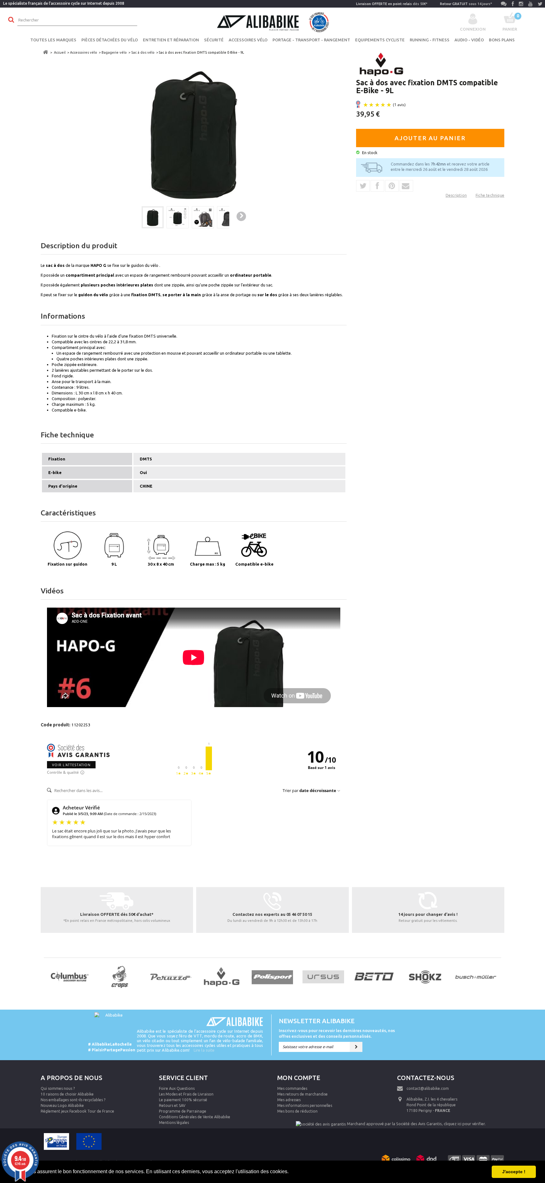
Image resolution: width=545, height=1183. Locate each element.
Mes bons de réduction (297, 1111)
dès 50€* (391, 4)
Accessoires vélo (248, 40)
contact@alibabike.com (428, 1088)
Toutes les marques (53, 40)
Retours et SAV (172, 1105)
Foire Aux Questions (177, 1088)
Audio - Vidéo (469, 40)
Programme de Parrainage (182, 1111)
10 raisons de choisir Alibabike (67, 1094)
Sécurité (214, 40)
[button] (291, 1172)
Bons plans (502, 40)
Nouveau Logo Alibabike (62, 1105)
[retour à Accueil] (45, 52)
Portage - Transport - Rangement (311, 40)
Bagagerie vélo (114, 52)
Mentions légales (174, 1122)
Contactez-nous (425, 1077)
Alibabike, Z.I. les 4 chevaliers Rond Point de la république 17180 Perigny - (432, 1105)
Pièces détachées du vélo (109, 40)
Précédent (130, 217)
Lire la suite (204, 1050)
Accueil (60, 52)
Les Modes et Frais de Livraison (186, 1094)
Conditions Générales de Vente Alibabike (194, 1117)
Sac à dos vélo (143, 52)
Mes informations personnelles (304, 1105)
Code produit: (55, 724)
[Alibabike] (272, 21)
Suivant (241, 216)
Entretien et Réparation (171, 40)
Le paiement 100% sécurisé (183, 1100)
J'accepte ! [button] (513, 1171)
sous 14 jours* (466, 4)
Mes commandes (292, 1088)
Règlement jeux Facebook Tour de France (77, 1111)
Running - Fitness (429, 40)
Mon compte (298, 1077)
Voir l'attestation (71, 764)
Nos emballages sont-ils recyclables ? (73, 1100)
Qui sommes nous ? (58, 1088)
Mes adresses (289, 1100)
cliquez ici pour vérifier (464, 1123)
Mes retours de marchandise (302, 1094)
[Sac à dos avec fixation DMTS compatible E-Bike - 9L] (152, 217)
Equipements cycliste (380, 40)
